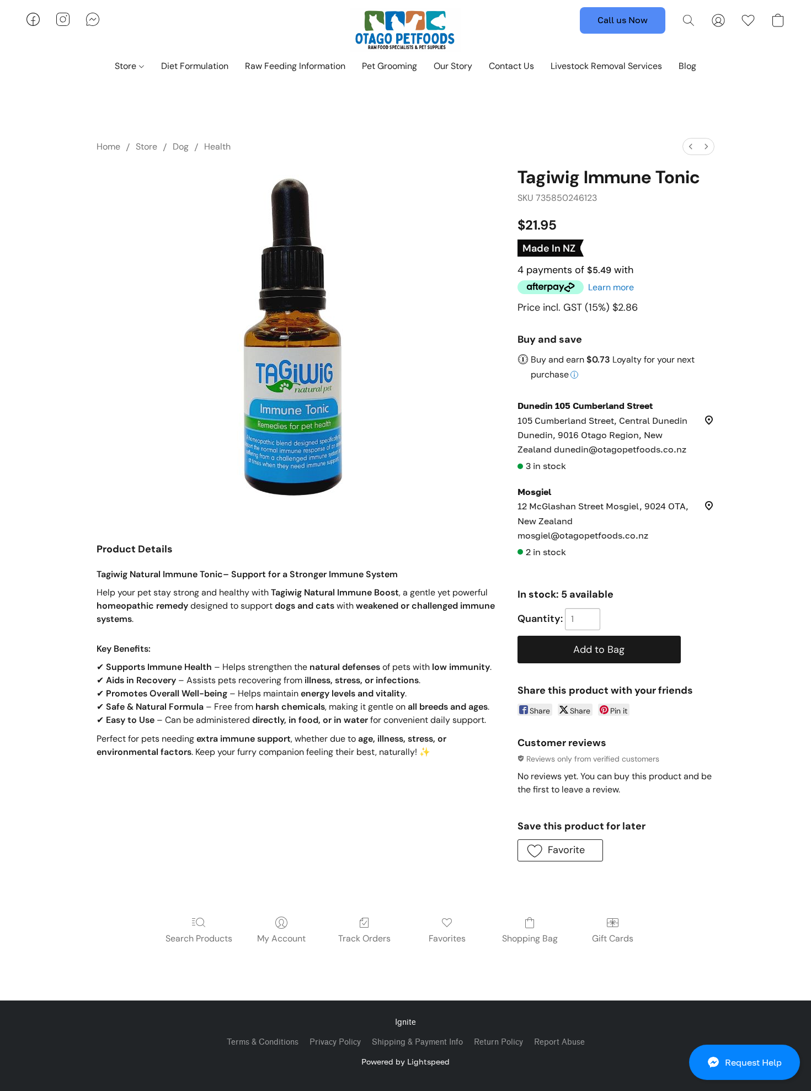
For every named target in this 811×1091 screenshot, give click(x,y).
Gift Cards (612, 938)
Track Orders (364, 938)
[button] (744, 1062)
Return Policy (498, 1042)
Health (217, 146)
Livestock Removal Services (606, 66)
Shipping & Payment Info (417, 1042)
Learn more (611, 287)
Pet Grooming (389, 66)
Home (108, 146)
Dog (181, 146)
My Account (281, 938)
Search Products (199, 938)
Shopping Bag (530, 938)
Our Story (453, 66)
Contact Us (511, 66)
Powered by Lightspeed (405, 1061)
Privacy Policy (335, 1042)
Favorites (447, 938)
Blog (687, 66)
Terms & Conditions (262, 1042)
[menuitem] (690, 147)
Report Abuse (559, 1042)
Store (126, 66)
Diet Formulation (194, 66)
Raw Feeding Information (295, 66)
